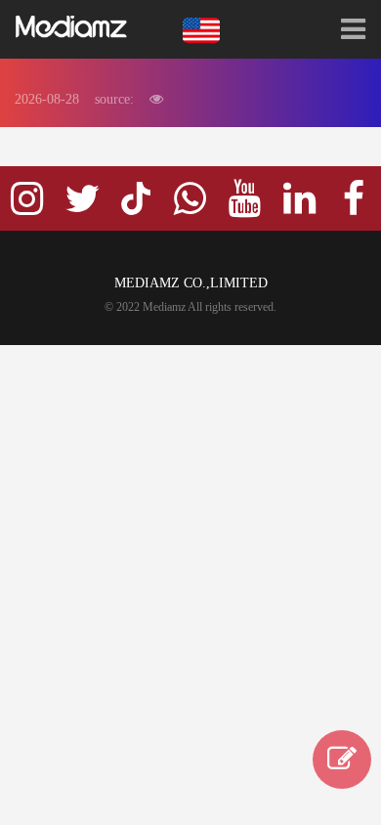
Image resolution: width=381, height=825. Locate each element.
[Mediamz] (74, 27)
